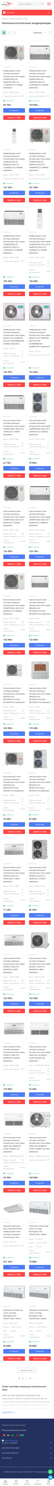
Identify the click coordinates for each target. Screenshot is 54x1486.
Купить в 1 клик (14, 118)
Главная (5, 18)
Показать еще (26, 1370)
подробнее (7, 1412)
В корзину (14, 110)
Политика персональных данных (14, 1430)
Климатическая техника (19, 18)
